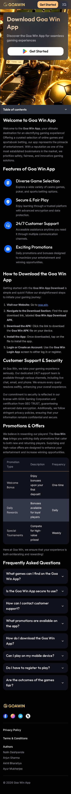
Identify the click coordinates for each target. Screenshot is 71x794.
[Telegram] (20, 716)
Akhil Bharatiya (12, 763)
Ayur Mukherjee (13, 768)
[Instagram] (13, 716)
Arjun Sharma (11, 757)
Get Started (48, 4)
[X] (28, 716)
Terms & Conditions (15, 738)
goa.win (43, 304)
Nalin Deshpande (13, 752)
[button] (35, 109)
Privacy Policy (12, 729)
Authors (8, 746)
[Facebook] (5, 716)
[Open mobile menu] (64, 4)
